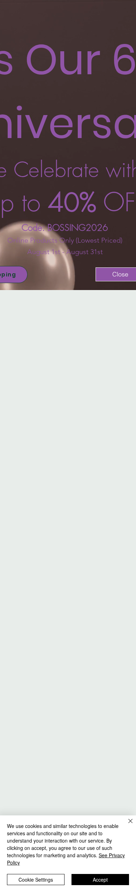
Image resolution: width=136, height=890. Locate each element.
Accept (100, 879)
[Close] (126, 825)
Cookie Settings (35, 879)
